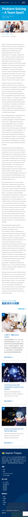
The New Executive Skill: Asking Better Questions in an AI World (13, 387)
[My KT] (12, 2)
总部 (4, 496)
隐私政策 (5, 486)
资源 (7, 34)
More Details (7, 357)
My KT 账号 (5, 482)
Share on (4, 17)
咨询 (4, 471)
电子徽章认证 (6, 484)
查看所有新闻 (21, 309)
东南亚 (4, 502)
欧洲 (4, 500)
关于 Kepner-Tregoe (8, 473)
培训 (4, 469)
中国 (4, 504)
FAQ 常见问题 (6, 475)
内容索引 (5, 489)
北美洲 (4, 498)
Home (3, 34)
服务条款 (5, 488)
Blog (11, 34)
